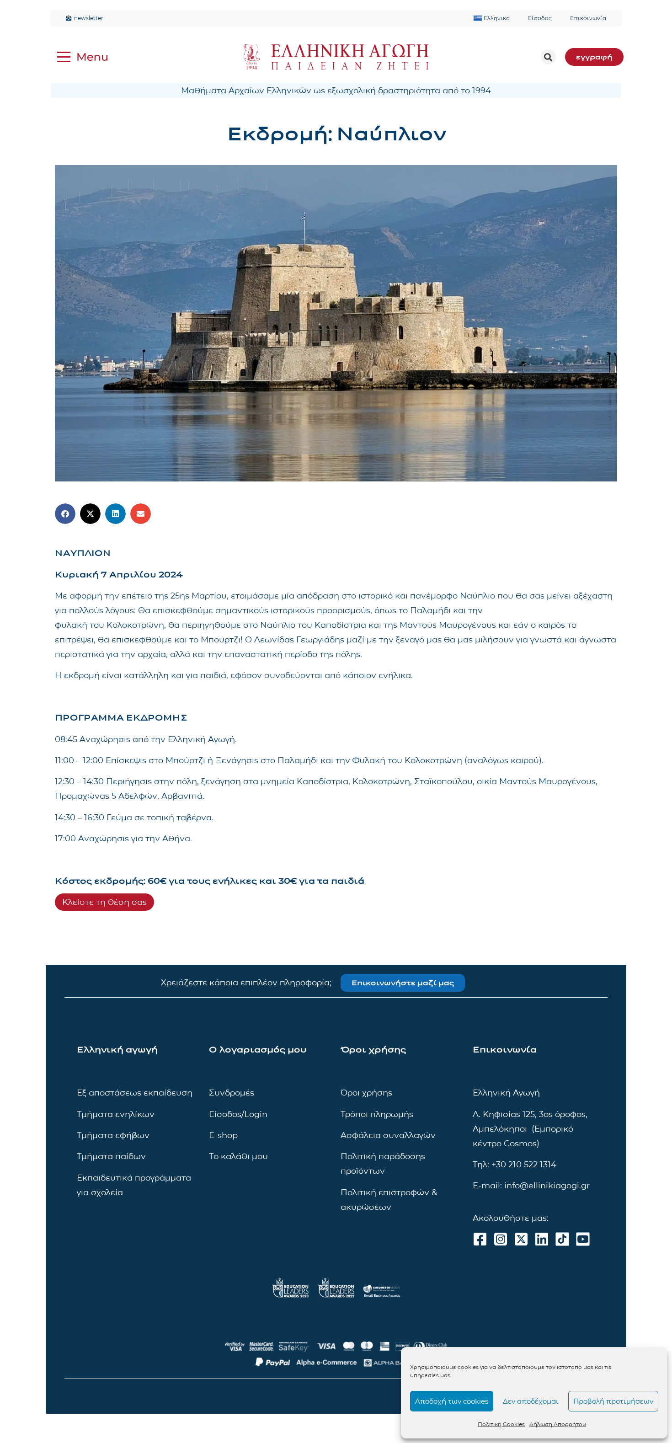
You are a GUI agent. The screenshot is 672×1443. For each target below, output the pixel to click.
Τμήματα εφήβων (113, 1135)
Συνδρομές (231, 1093)
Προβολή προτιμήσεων (613, 1401)
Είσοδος (540, 18)
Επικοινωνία (588, 18)
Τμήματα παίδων (111, 1156)
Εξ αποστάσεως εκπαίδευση (134, 1093)
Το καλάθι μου (238, 1156)
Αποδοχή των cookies (451, 1401)
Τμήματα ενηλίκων (116, 1114)
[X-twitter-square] (521, 1239)
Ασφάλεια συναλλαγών (388, 1135)
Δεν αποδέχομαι (531, 1401)
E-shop (223, 1135)
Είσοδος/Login (238, 1114)
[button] (548, 56)
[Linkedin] (541, 1239)
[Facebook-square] (480, 1239)
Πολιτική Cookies (501, 1424)
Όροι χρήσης (366, 1093)
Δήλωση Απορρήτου (557, 1424)
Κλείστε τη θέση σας (104, 902)
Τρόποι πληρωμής (377, 1114)
